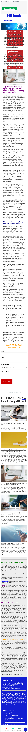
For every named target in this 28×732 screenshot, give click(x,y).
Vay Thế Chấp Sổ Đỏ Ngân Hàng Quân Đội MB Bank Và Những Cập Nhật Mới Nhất (13, 451)
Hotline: (9, 9)
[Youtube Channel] (8, 707)
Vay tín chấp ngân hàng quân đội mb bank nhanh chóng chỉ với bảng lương (13, 513)
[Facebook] (3, 707)
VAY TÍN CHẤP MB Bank (11, 715)
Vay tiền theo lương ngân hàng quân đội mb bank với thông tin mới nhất (14, 484)
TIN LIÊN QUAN (14, 399)
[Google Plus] (5, 707)
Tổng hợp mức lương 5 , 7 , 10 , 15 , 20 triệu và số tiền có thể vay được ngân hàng (14, 544)
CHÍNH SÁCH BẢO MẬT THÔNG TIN (15, 722)
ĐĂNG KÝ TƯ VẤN (10, 724)
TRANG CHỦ (8, 713)
